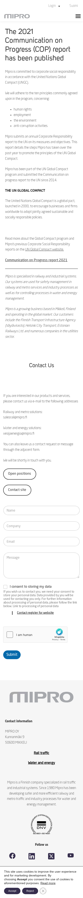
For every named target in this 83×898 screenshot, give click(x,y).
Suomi (73, 6)
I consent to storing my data (31, 587)
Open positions (19, 474)
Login (52, 6)
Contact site (17, 490)
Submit (11, 655)
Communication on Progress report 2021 (36, 260)
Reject (30, 890)
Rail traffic (41, 753)
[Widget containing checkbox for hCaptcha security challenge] (35, 635)
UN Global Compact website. (44, 249)
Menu (78, 16)
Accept (12, 890)
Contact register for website (35, 612)
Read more (48, 883)
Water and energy (41, 763)
